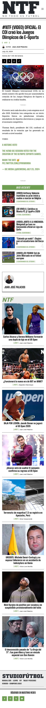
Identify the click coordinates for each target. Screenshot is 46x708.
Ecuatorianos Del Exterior (25, 201)
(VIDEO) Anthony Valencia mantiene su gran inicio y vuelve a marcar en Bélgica (28, 196)
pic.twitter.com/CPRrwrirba (16, 163)
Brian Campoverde (26, 519)
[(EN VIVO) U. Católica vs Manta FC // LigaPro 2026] (8, 211)
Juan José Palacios (19, 47)
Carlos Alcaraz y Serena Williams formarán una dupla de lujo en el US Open (23, 338)
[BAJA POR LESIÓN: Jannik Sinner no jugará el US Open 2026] (23, 406)
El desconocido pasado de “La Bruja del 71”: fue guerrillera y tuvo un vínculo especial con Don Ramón (23, 652)
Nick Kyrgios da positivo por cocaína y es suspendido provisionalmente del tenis (23, 606)
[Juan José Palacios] (4, 47)
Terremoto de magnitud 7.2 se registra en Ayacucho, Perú (23, 514)
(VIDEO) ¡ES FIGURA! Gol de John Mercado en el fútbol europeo (28, 256)
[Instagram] (10, 698)
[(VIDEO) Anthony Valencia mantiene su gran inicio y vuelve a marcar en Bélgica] (8, 197)
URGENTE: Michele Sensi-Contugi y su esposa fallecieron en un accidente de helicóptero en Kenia (23, 560)
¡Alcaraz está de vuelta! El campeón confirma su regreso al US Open (23, 469)
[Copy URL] (19, 61)
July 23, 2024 (33, 169)
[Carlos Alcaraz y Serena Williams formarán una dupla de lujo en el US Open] (23, 320)
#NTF (5, 42)
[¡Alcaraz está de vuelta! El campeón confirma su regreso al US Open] (23, 451)
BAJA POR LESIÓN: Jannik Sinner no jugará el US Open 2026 (23, 424)
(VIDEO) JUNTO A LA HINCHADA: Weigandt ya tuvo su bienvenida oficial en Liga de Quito (30, 225)
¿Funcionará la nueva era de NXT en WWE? (23, 381)
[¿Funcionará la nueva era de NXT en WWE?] (23, 364)
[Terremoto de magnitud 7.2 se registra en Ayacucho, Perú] (23, 496)
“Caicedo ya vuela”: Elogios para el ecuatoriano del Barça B (30, 241)
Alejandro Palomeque (26, 385)
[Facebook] (4, 61)
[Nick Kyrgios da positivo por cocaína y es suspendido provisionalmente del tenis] (23, 588)
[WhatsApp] (14, 61)
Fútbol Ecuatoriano (23, 215)
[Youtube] (22, 698)
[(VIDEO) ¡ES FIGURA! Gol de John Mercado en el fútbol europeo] (8, 257)
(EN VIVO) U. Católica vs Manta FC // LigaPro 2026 (28, 210)
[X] (9, 61)
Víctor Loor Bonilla (26, 566)
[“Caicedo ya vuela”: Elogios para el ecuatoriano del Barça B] (8, 242)
